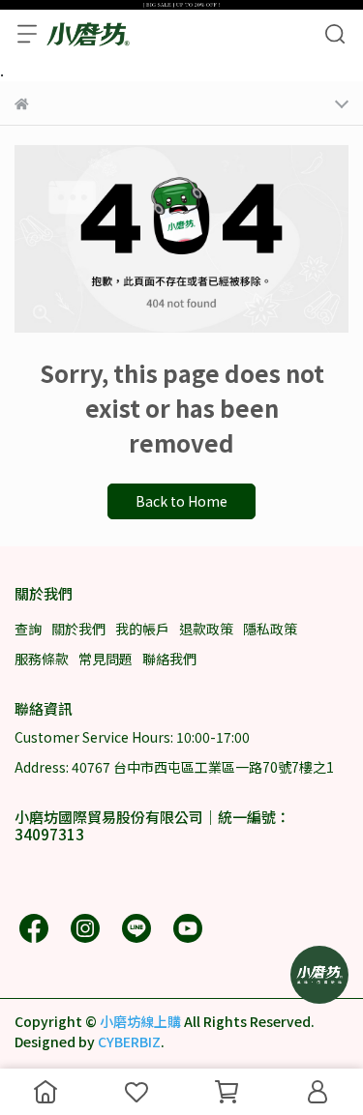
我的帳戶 (142, 628)
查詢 (28, 628)
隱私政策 (270, 628)
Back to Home (181, 501)
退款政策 (206, 628)
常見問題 (105, 658)
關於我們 (78, 628)
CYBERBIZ (129, 1041)
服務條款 (42, 658)
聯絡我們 (169, 658)
